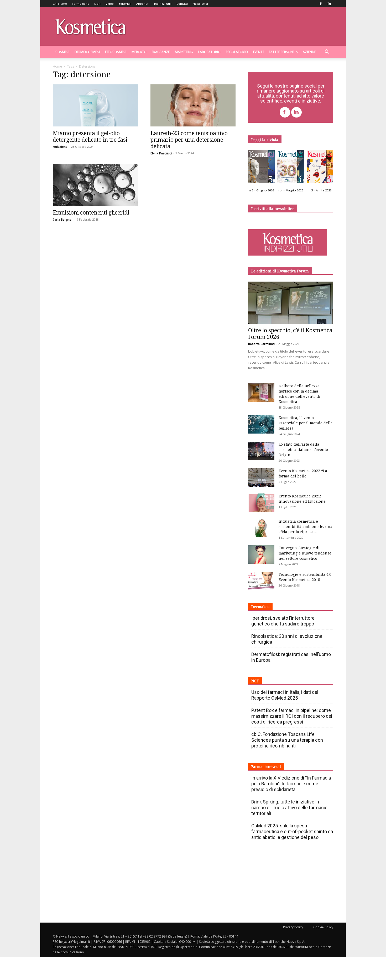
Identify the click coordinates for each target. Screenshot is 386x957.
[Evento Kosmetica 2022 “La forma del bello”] (261, 477)
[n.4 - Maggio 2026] (290, 168)
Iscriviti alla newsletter (272, 208)
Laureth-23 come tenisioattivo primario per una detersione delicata (189, 139)
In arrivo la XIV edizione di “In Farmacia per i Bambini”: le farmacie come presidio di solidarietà (291, 783)
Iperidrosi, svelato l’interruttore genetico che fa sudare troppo (283, 621)
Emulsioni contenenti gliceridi (91, 212)
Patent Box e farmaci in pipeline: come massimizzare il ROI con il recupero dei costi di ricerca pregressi (291, 716)
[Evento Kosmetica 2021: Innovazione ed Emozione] (261, 502)
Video (110, 4)
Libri (97, 4)
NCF (255, 680)
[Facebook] (321, 3)
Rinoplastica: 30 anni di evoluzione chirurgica (286, 639)
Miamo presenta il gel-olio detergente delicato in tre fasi (90, 136)
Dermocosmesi (87, 52)
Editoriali (125, 4)
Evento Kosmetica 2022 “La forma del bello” (303, 473)
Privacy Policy (293, 927)
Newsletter (200, 4)
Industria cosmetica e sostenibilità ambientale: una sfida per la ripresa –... (305, 526)
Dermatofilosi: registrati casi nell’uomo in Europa (291, 657)
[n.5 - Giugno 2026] (261, 168)
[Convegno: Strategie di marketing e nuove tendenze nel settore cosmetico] (261, 554)
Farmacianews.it (266, 766)
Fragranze (161, 52)
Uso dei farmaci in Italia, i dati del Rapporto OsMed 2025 (284, 695)
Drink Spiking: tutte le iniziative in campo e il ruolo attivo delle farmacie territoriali (289, 807)
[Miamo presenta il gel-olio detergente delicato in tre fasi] (95, 105)
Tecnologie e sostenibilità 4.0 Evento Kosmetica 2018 (305, 577)
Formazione (80, 4)
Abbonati (142, 4)
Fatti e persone (281, 52)
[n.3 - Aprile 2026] (320, 168)
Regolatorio (237, 52)
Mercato (139, 52)
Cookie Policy (323, 927)
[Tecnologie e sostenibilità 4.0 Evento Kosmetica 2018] (261, 581)
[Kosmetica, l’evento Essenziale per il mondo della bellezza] (261, 424)
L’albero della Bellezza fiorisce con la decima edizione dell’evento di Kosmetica (299, 393)
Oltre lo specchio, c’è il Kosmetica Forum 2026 (290, 333)
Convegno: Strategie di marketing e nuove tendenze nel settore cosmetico (305, 553)
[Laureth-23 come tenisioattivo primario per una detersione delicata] (193, 105)
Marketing (184, 52)
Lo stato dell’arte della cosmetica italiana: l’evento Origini (303, 449)
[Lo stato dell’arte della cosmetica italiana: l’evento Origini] (261, 451)
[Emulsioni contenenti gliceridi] (95, 185)
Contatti (182, 4)
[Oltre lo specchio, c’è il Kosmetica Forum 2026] (290, 303)
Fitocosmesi (115, 52)
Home (57, 66)
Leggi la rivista (264, 139)
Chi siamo (60, 4)
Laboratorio (209, 52)
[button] (327, 52)
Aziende (309, 52)
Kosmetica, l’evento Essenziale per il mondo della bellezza (306, 423)
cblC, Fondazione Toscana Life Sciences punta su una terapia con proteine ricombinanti (287, 740)
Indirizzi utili (162, 4)
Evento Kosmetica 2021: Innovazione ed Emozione (302, 498)
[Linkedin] (329, 3)
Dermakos (260, 606)
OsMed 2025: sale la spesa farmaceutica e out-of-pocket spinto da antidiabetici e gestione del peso (292, 831)
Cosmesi (62, 52)
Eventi (258, 52)
